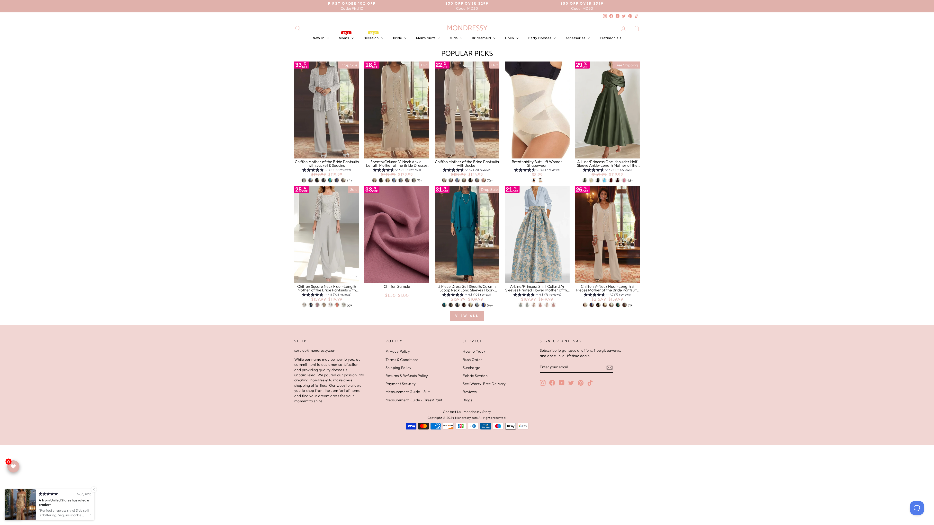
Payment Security (401, 383)
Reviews (469, 391)
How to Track (474, 351)
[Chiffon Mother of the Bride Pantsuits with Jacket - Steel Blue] (457, 180)
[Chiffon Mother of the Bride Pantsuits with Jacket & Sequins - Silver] (304, 180)
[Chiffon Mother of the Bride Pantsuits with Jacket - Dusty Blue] (477, 180)
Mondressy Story (477, 412)
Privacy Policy (398, 351)
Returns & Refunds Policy (407, 375)
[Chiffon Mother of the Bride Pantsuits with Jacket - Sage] (464, 180)
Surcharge (471, 367)
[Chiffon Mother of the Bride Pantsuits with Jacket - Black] (470, 180)
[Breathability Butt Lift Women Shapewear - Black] (533, 180)
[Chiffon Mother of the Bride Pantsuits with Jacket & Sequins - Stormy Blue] (336, 180)
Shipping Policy (399, 367)
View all (467, 316)
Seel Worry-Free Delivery (484, 383)
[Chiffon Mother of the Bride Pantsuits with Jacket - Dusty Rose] (483, 180)
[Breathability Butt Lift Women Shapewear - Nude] (540, 180)
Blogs (467, 400)
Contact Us (452, 412)
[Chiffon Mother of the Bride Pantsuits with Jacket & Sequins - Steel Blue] (310, 180)
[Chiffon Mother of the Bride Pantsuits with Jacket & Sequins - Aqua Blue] (330, 180)
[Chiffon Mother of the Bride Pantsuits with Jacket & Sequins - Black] (317, 180)
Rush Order (472, 359)
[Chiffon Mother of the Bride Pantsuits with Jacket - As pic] (444, 180)
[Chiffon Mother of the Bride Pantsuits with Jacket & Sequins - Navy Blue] (323, 180)
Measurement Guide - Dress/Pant (414, 400)
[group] (326, 170)
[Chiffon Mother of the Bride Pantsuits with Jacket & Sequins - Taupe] (343, 180)
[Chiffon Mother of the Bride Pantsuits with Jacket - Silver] (451, 180)
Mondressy (467, 28)
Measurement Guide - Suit (408, 391)
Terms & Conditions (402, 359)
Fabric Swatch (475, 375)
